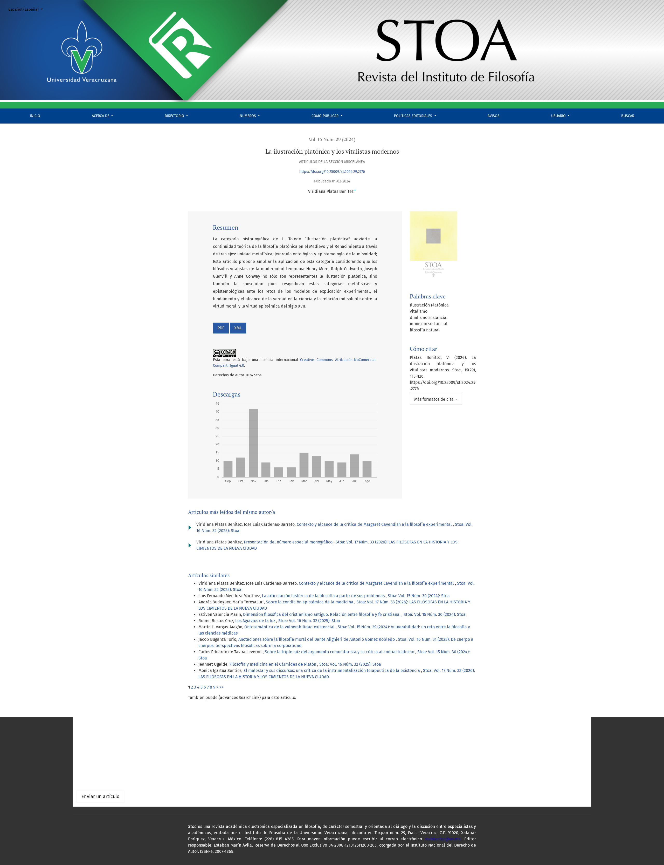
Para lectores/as (92, 773)
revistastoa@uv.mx (443, 838)
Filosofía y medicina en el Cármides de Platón (273, 664)
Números (248, 116)
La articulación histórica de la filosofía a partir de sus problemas (324, 595)
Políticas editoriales (413, 116)
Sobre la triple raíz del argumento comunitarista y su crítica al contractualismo (340, 651)
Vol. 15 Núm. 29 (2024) (332, 139)
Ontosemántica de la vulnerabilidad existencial (290, 626)
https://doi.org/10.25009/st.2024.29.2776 (332, 171)
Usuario (559, 116)
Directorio (175, 116)
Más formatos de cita (434, 399)
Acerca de (101, 116)
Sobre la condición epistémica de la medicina (310, 602)
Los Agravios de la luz (255, 620)
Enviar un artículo (100, 796)
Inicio (35, 116)
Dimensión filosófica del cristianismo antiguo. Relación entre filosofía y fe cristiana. (322, 614)
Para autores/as (91, 779)
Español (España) (27, 9)
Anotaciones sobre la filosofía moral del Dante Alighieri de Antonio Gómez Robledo (317, 639)
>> (221, 687)
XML (238, 327)
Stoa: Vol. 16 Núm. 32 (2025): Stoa (309, 620)
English (83, 741)
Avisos (494, 116)
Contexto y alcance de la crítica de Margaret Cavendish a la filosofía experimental (375, 524)
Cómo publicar (326, 116)
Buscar (627, 116)
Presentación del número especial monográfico (289, 542)
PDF (220, 327)
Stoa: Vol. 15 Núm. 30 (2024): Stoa (419, 595)
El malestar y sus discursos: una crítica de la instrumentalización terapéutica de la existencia (332, 670)
